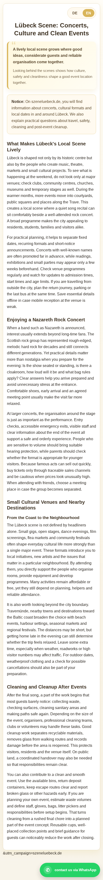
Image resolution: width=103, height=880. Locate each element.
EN (88, 13)
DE (74, 13)
